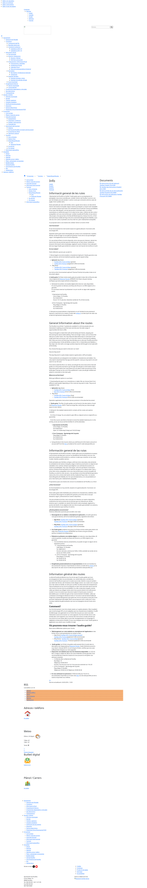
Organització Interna (32, 808)
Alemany (31, 19)
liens (77, 675)
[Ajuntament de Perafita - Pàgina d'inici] (37, 30)
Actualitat (26, 845)
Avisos (28, 694)
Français (51, 190)
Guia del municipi (31, 183)
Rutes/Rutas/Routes (53, 176)
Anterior (26, 752)
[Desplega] (35, 176)
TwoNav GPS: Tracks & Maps (62, 262)
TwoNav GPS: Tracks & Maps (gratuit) (71, 635)
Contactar (27, 9)
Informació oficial (31, 806)
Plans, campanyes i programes (35, 854)
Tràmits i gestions (31, 821)
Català (30, 13)
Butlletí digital (30, 856)
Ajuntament (27, 800)
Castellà (31, 15)
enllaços (78, 313)
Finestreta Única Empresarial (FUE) (36, 830)
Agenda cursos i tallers (33, 852)
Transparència (30, 813)
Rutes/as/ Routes (36, 196)
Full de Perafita (30, 857)
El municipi (30, 176)
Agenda (28, 691)
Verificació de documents (33, 824)
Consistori (29, 804)
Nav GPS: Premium (59, 392)
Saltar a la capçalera (8, 1)
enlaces (91, 566)
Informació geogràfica (32, 202)
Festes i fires (32, 191)
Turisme (40, 176)
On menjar (32, 200)
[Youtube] (36, 866)
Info (32, 194)
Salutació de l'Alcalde (32, 802)
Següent (31, 752)
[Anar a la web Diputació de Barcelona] (81, 878)
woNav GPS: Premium (60, 264)
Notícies (28, 698)
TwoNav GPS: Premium (61, 269)
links (65, 444)
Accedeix (26, 718)
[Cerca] (111, 27)
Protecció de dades (82, 870)
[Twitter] (34, 866)
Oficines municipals (32, 817)
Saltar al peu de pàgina (9, 6)
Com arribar (29, 180)
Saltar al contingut (7, 3)
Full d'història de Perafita (33, 859)
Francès (31, 20)
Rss (27, 861)
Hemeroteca (30, 863)
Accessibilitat (80, 873)
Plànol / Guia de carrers (33, 182)
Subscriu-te (27, 765)
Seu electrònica (30, 812)
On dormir (32, 198)
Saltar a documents (8, 4)
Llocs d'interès (33, 189)
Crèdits (79, 866)
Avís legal (79, 872)
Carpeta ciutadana (31, 823)
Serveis (28, 819)
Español (51, 188)
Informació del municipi (33, 185)
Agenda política (30, 692)
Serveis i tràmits (28, 815)
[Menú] (1, 36)
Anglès (31, 17)
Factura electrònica (31, 828)
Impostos (29, 826)
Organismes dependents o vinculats (36, 810)
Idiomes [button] (28, 11)
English (51, 186)
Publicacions (30, 700)
